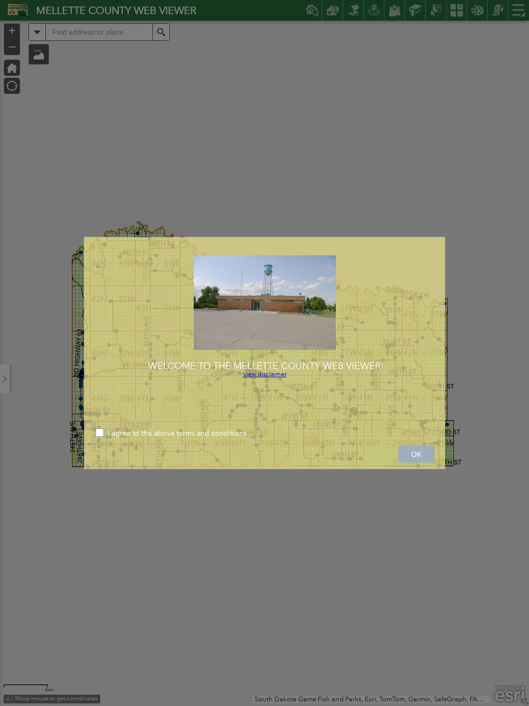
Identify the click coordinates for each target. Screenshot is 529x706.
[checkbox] (264, 433)
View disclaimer (265, 374)
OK (416, 454)
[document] (264, 313)
